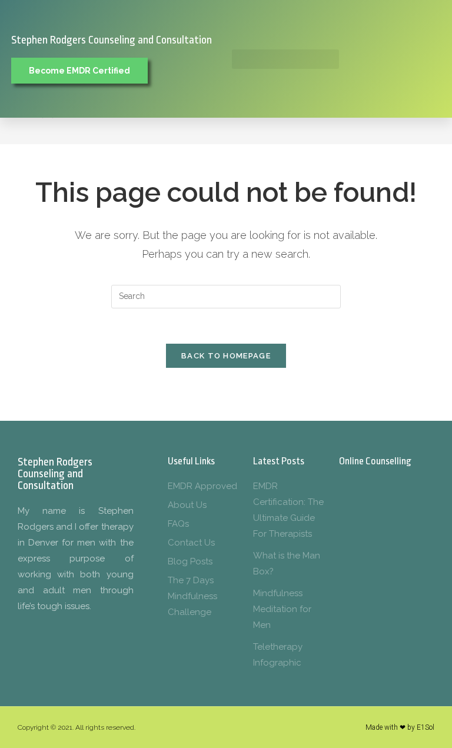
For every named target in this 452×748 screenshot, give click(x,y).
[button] (285, 59)
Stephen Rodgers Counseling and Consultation (111, 40)
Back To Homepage (226, 355)
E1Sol (425, 727)
